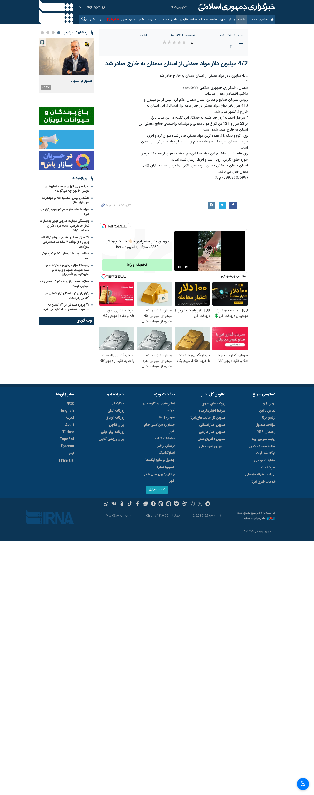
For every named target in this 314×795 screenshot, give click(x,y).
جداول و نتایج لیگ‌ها (160, 460)
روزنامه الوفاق (115, 418)
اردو (71, 453)
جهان (222, 19)
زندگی (93, 19)
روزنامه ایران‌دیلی (112, 432)
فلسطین (164, 19)
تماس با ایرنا (267, 411)
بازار (102, 19)
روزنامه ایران (115, 411)
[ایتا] (161, 504)
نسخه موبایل (157, 489)
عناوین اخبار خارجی (212, 432)
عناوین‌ (263, 19)
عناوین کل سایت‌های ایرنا (207, 418)
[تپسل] (104, 226)
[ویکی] (114, 504)
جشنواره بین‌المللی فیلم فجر (159, 428)
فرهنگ (203, 19)
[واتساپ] (106, 504)
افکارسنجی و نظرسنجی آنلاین (159, 407)
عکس (141, 19)
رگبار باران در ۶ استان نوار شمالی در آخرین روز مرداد (67, 296)
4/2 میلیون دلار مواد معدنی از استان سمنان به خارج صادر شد (176, 64)
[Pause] (179, 267)
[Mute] (186, 267)
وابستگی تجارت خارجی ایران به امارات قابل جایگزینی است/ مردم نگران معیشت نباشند (64, 225)
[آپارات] (184, 504)
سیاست (252, 19)
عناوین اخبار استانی (212, 425)
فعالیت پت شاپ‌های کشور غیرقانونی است (64, 256)
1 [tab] (58, 32)
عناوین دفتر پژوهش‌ (211, 439)
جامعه (213, 19)
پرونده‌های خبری (213, 404)
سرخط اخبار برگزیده (212, 411)
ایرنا (236, 7)
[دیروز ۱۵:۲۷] (66, 56)
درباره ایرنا (268, 404)
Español (67, 439)
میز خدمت (268, 468)
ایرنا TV (111, 19)
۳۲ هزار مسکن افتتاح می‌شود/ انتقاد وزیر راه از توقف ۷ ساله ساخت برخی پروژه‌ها (65, 242)
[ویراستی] (145, 504)
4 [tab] (42, 32)
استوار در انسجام (81, 81)
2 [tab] (53, 32)
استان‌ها (152, 19)
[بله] (176, 504)
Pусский (67, 446)
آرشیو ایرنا (268, 418)
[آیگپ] (168, 504)
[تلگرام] (208, 504)
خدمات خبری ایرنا (263, 482)
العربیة (69, 418)
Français (66, 460)
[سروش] (153, 504)
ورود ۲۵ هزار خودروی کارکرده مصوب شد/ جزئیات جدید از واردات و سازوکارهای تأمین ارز (66, 270)
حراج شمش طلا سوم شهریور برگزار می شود (64, 212)
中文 (70, 404)
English (67, 411)
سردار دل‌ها (167, 418)
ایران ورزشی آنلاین (111, 439)
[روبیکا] (192, 504)
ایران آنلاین (116, 425)
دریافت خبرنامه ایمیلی (260, 475)
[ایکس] (200, 504)
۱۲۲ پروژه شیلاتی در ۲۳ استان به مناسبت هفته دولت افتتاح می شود (66, 307)
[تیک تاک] (129, 504)
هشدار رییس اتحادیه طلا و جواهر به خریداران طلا (65, 200)
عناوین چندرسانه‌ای (212, 446)
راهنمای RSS (265, 432)
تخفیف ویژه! (137, 264)
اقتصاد (241, 19)
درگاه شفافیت (265, 453)
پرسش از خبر (166, 446)
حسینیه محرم (165, 467)
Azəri (69, 425)
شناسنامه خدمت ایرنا (261, 446)
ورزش (231, 19)
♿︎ (303, 783)
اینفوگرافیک (166, 453)
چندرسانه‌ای (128, 19)
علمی (174, 19)
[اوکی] (121, 504)
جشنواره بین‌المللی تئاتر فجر (159, 477)
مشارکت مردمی (264, 460)
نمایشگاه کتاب (165, 439)
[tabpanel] (66, 65)
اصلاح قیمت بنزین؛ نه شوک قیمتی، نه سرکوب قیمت (64, 284)
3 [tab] (47, 32)
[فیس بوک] (137, 504)
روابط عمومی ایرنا (263, 439)
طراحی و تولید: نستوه (255, 518)
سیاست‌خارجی (188, 19)
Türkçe (68, 432)
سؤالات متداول (265, 425)
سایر (85, 19)
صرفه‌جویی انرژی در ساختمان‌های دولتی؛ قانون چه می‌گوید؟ (67, 189)
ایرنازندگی (117, 404)
